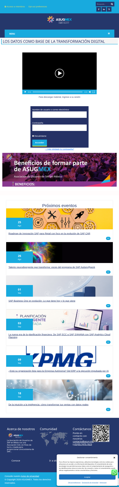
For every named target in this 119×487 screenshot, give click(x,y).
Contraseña (37, 123)
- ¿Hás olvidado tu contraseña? (59, 149)
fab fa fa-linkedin (104, 9)
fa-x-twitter (109, 9)
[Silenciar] (90, 92)
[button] (114, 457)
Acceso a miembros (15, 6)
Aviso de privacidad (30, 476)
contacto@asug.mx (83, 441)
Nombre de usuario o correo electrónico (50, 110)
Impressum (103, 482)
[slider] (57, 92)
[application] (59, 73)
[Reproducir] (25, 92)
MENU (12, 33)
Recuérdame (40, 136)
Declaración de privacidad (90, 482)
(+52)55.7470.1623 (82, 444)
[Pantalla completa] (94, 92)
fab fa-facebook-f (98, 9)
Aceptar (87, 477)
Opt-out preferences (74, 482)
